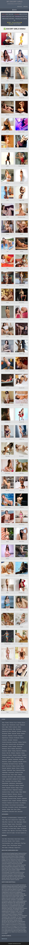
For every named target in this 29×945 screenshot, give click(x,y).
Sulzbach (13, 792)
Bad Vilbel (21, 763)
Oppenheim (18, 753)
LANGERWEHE (20, 899)
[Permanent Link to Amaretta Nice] (21, 158)
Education (10, 841)
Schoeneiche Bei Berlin (19, 872)
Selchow (22, 875)
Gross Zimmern (15, 802)
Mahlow (3, 866)
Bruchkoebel (4, 798)
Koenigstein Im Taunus (6, 800)
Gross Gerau (4, 807)
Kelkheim (20, 774)
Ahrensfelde (4, 853)
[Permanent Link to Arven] (7, 226)
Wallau (20, 792)
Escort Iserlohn (16, 929)
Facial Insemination (6, 843)
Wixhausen (15, 794)
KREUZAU (4, 899)
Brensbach (19, 731)
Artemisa (7, 405)
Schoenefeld (12, 872)
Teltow (10, 876)
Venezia (7, 626)
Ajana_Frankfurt (21, 661)
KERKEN (4, 898)
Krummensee (4, 865)
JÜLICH (10, 896)
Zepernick (13, 879)
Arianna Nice (21, 524)
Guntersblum (14, 742)
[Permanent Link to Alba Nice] (21, 465)
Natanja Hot (21, 97)
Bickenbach (18, 729)
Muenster (20, 794)
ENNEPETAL (22, 887)
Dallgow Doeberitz (5, 857)
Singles (18, 828)
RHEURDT (22, 909)
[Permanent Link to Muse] (7, 534)
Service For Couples (11, 832)
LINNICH (14, 901)
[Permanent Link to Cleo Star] (7, 39)
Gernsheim (10, 740)
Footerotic (18, 841)
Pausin (10, 869)
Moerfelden (19, 800)
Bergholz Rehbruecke (18, 853)
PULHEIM (4, 909)
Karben (15, 774)
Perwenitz (14, 869)
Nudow (12, 868)
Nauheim (9, 750)
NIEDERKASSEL (5, 907)
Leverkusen (14, 727)
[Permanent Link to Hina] (21, 261)
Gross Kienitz (18, 860)
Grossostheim (11, 807)
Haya (7, 609)
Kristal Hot (7, 370)
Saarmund (10, 870)
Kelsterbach (4, 776)
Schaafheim (24, 755)
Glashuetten (20, 796)
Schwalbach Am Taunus (7, 789)
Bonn (8, 724)
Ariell (21, 695)
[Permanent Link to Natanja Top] (21, 56)
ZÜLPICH (13, 923)
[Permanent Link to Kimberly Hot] (7, 414)
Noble (6, 819)
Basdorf (8, 853)
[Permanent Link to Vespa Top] (7, 346)
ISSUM (3, 896)
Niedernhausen (12, 783)
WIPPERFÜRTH (21, 921)
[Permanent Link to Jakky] (7, 312)
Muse (7, 541)
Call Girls (4, 832)
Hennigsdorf (9, 862)
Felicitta (7, 148)
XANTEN (9, 923)
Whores (24, 821)
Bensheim (10, 729)
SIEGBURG (14, 914)
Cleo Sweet (7, 473)
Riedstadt (15, 755)
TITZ (20, 915)
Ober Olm (8, 753)
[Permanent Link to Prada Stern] (21, 568)
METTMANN (16, 902)
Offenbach (13, 753)
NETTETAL (23, 904)
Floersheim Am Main (12, 798)
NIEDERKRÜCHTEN (13, 907)
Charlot (21, 234)
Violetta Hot (21, 439)
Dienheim (23, 733)
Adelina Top (21, 353)
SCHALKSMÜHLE (5, 912)
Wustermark (4, 879)
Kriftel (15, 776)
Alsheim (19, 727)
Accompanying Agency (12, 817)
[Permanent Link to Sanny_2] (7, 653)
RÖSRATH (13, 911)
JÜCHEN (7, 896)
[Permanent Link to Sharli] (7, 209)
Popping (9, 824)
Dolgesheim (10, 735)
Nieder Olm (18, 750)
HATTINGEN (4, 893)
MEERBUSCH (5, 902)
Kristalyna (21, 114)
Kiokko (7, 63)
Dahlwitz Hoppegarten (19, 856)
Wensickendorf (20, 878)
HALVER (14, 892)
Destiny (7, 183)
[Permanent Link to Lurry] (7, 73)
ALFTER (10, 885)
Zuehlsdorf (17, 879)
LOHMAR (18, 901)
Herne (12, 809)
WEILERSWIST (10, 920)
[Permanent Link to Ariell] (21, 687)
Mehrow (11, 866)
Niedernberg (24, 750)
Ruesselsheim (5, 796)
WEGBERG (4, 920)
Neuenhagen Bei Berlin (6, 868)
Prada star (21, 575)
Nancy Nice (21, 541)
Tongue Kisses (17, 847)
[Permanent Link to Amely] (7, 687)
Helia (7, 285)
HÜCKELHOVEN (8, 895)
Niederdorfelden (5, 783)
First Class (24, 830)
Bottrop (18, 809)
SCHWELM (4, 914)
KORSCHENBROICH (19, 898)
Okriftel (3, 787)
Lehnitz (13, 865)
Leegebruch (9, 865)
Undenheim (10, 759)
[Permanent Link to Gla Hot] (21, 397)
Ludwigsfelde (23, 865)
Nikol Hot (7, 456)
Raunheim (13, 787)
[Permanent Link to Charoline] (7, 568)
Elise (7, 592)
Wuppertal (4, 724)
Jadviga (21, 251)
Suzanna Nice (7, 643)
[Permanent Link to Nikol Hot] (7, 448)
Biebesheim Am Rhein (6, 731)
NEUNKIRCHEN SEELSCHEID (17, 905)
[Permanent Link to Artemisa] (7, 397)
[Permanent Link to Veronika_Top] (21, 585)
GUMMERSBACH (5, 892)
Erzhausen (11, 737)
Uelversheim (4, 759)
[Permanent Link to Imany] (7, 90)
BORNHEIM (9, 886)
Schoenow (15, 873)
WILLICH (16, 921)
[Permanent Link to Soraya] (21, 551)
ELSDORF (9, 887)
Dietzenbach (4, 735)
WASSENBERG (19, 918)
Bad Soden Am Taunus (13, 763)
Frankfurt (22, 737)
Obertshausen (12, 785)
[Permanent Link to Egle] (7, 261)
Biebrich (3, 766)
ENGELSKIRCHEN (16, 887)
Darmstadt (14, 733)
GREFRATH (23, 890)
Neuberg (14, 750)
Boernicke (19, 854)
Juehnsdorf (4, 863)
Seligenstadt (15, 789)
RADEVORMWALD (10, 909)
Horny (23, 819)
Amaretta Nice (21, 165)
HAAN (10, 892)
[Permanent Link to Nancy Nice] (21, 534)
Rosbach (21, 787)
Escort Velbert (11, 931)
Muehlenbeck (15, 866)
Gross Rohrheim (5, 805)
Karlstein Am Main (12, 744)
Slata (7, 712)
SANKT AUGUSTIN (20, 911)
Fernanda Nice (21, 370)
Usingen (17, 792)
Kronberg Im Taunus (21, 776)
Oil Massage (11, 847)
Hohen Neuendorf (19, 862)
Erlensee (18, 768)
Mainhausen (4, 748)
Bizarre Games (11, 838)
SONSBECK (19, 914)
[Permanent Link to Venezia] (7, 619)
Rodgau (17, 787)
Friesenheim (4, 740)
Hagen (6, 727)
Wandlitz (3, 878)
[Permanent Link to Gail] (7, 243)
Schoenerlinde (5, 873)
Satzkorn (14, 870)
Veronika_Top (21, 592)
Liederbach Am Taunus (17, 779)
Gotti (21, 643)
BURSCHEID (4, 887)
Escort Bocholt (13, 924)
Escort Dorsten (19, 926)
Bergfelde (12, 853)
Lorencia (21, 319)
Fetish (13, 841)
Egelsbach (9, 768)
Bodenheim (14, 731)
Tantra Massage (13, 845)
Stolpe (7, 876)
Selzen (12, 757)
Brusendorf (8, 856)
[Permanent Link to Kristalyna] (21, 107)
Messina (7, 114)
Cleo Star (7, 46)
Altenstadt (20, 761)
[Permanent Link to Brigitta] (21, 619)
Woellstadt (9, 802)
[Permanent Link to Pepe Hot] (7, 431)
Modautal (13, 748)
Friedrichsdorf (9, 770)
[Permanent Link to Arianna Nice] (21, 517)
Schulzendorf (4, 875)
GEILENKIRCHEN (5, 890)
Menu (15, 9)
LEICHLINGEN (5, 901)
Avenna (7, 387)
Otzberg (23, 753)
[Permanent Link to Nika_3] (21, 670)
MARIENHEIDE (23, 901)
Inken (7, 200)
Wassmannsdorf (13, 878)
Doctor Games (17, 838)
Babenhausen (5, 729)
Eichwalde (16, 857)
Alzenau (24, 761)
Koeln (16, 811)
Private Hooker (5, 826)
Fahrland (3, 859)
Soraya (21, 558)
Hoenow (14, 862)
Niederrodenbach (19, 783)
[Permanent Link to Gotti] (21, 636)
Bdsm (6, 838)
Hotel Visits (10, 821)
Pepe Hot (7, 439)
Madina (7, 558)
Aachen (17, 724)
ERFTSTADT (4, 889)
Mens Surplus (5, 847)
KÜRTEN (8, 899)
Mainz (3, 781)
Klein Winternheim (20, 744)
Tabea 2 (21, 609)
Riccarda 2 (21, 456)
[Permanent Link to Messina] (7, 107)
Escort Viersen (18, 931)
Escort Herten (4, 929)
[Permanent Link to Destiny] (7, 175)
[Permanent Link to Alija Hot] (7, 482)
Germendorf (18, 859)
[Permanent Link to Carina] (7, 329)
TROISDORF (4, 917)
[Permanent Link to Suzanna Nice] (7, 636)
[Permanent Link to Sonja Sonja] (21, 192)
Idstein (12, 774)
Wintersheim (4, 761)
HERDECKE (22, 893)
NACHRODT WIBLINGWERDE (14, 904)
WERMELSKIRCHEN (18, 920)
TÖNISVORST (24, 915)
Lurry (7, 80)
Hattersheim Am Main (20, 770)
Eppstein (13, 768)
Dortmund (11, 722)
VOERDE (24, 917)
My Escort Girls (14, 1)
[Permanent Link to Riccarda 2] (21, 448)
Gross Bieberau (22, 802)
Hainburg (20, 742)
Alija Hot (7, 490)
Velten (19, 876)
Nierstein (4, 753)
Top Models (4, 830)
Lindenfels (14, 746)
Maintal (23, 779)
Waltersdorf (22, 876)
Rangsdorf (23, 869)
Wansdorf (7, 878)
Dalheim (9, 733)
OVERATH (25, 908)
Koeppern (14, 800)
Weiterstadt (4, 794)
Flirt (25, 817)
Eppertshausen (5, 737)
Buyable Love (23, 832)
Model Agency (19, 821)
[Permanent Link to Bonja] (7, 124)
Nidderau (19, 781)
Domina (22, 838)
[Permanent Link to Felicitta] (7, 141)
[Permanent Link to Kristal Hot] (7, 363)
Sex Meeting (23, 828)
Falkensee (8, 859)
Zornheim (10, 761)
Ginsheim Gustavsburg (6, 742)
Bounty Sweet (21, 131)
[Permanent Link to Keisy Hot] (21, 278)
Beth (22, 336)
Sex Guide (18, 832)
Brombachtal (4, 733)
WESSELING (4, 921)
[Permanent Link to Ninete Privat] (7, 499)
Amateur (13, 824)
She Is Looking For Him (13, 819)
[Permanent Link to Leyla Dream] (21, 295)
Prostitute (11, 826)
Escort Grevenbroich (22, 927)
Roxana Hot (21, 422)
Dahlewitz (13, 856)
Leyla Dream (21, 302)
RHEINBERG (17, 909)
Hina (21, 268)
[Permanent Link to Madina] (7, 551)
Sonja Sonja (21, 200)
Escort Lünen (13, 930)
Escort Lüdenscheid (6, 930)
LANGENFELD (13, 899)
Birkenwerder (4, 854)
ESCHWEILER (20, 889)
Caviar (12, 843)
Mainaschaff (19, 746)
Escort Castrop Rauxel (20, 924)
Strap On (19, 845)
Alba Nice (21, 473)
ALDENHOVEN (5, 885)
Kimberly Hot (7, 422)
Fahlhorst (23, 857)
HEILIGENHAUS (10, 893)
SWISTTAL (16, 915)
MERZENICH (10, 902)
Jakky (7, 319)
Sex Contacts (5, 828)
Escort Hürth (10, 929)
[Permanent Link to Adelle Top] (21, 482)
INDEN (25, 895)
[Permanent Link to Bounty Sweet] (21, 124)
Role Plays (23, 843)
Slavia (8, 845)
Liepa (7, 165)
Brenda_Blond (7, 678)
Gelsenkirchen (13, 724)
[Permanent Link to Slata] (7, 704)
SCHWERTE (9, 914)
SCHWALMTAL (19, 912)
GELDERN (12, 890)
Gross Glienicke (11, 860)
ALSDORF (17, 885)
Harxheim (24, 742)
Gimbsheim (15, 740)
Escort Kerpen (22, 929)
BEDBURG (4, 886)
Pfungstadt (8, 787)
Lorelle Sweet (21, 148)
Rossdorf (16, 807)
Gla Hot (21, 405)
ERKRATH (15, 889)
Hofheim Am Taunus (6, 774)
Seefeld (18, 875)
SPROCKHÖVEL (5, 915)
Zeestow (8, 879)
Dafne (7, 302)
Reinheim (10, 755)
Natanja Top (21, 63)
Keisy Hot (21, 285)
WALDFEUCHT (12, 918)
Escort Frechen (7, 927)
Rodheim (19, 755)
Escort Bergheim (18, 923)
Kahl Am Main (5, 744)
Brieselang (4, 856)
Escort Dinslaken (5, 926)
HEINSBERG (17, 893)
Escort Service (19, 830)
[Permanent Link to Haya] (7, 602)
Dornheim (18, 766)
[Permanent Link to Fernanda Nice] (21, 363)
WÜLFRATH (4, 923)
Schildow (18, 870)
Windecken (9, 794)
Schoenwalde (20, 873)
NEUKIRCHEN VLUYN (6, 905)
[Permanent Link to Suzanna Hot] (21, 380)
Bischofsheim (9, 766)
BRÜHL (25, 886)
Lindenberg (18, 865)
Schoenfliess (10, 873)
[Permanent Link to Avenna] (7, 380)
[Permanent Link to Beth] (21, 329)
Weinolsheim (15, 759)
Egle (7, 268)
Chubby (20, 819)
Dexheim (18, 733)
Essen (15, 722)
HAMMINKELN (19, 892)
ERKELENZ (9, 889)
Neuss (15, 809)
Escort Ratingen (5, 931)
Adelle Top (21, 490)
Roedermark (24, 800)
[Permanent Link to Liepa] (7, 158)
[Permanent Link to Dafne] (7, 295)
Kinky (9, 830)
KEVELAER (8, 898)
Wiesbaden (21, 759)
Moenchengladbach (23, 807)
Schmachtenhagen (5, 872)
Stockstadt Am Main (19, 757)
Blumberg (15, 854)
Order (15, 821)
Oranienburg (22, 868)
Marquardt (7, 866)
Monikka (21, 46)
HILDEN (3, 895)
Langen (3, 779)
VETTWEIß (19, 917)
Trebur (25, 757)
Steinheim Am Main (6, 792)
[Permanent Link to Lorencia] (21, 312)
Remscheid (11, 811)
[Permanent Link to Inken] (7, 192)
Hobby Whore (5, 821)
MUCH (6, 904)
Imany (7, 97)
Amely (7, 695)
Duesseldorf (20, 811)
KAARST (14, 896)
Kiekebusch (9, 863)
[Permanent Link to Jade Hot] (21, 499)
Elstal (19, 857)
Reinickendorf (4, 870)
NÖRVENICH (4, 908)
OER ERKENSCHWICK (17, 908)
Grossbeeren (23, 860)
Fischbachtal (16, 737)
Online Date (4, 824)
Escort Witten (4, 933)
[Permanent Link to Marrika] (21, 73)
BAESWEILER (23, 885)
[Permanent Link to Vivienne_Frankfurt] (21, 704)
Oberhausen (22, 724)
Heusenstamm (11, 772)
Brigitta (21, 626)
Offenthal (22, 785)
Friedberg (4, 770)
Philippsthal (18, 869)
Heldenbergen (5, 772)
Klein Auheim (10, 776)
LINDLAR (10, 901)
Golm (7, 860)
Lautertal (10, 746)
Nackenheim (4, 750)
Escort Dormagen (12, 926)
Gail (7, 251)
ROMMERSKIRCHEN (6, 911)
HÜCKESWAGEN (16, 895)
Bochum (23, 722)
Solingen (8, 809)
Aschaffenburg (5, 763)
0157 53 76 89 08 (16, 23)
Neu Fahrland (21, 866)
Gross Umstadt (12, 805)
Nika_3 (21, 678)
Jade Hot (21, 507)
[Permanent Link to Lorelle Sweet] (21, 141)
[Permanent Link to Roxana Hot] (21, 414)
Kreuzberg (20, 863)
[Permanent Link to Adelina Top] (21, 346)
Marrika (21, 80)
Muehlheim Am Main (13, 796)
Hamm (3, 727)
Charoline (7, 575)
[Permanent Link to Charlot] (21, 226)
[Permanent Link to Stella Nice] (7, 517)
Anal (3, 838)
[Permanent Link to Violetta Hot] (21, 431)
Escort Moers (23, 930)
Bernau (25, 853)
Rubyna (21, 183)
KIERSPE (13, 898)
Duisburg (19, 722)
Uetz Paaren (14, 876)
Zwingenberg (15, 761)
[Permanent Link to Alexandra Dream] (21, 209)
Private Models (19, 824)
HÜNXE (21, 895)
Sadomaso (4, 845)
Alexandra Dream (21, 217)
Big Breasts (4, 817)
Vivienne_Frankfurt (22, 712)
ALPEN (13, 885)
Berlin (3, 722)
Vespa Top (7, 353)
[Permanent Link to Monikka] (21, 39)
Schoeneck (4, 802)
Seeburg (15, 875)
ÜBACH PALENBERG (11, 917)
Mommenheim (19, 748)
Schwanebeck (10, 875)
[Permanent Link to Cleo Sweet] (7, 465)
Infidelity (20, 826)
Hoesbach (19, 798)
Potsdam (7, 722)
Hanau (14, 770)
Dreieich (22, 766)
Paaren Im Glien (5, 869)
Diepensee (11, 857)
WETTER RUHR (11, 921)
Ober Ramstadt (5, 785)
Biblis (14, 729)
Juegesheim (24, 798)
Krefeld (10, 727)
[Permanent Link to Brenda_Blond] (7, 670)
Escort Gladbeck (14, 927)
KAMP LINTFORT (20, 896)
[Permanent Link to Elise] (7, 585)
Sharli (7, 217)
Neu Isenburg (14, 781)
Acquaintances (21, 817)
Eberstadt (4, 768)
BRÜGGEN (21, 886)
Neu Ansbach (8, 781)
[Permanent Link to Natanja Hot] (21, 90)
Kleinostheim (4, 746)
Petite (3, 819)
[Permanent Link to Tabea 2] (21, 602)
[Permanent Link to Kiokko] (7, 56)
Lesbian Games (17, 843)
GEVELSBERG (17, 890)
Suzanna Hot (21, 387)
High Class (13, 830)
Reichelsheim (5, 755)
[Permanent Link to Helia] (7, 278)
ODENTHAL (9, 908)
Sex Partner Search (12, 828)
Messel (9, 748)
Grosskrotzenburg (20, 805)
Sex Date (24, 826)
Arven (7, 234)
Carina (7, 336)
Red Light (15, 826)
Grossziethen (4, 862)
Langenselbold (9, 779)
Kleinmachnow (15, 863)
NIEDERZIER (20, 907)
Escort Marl (18, 930)
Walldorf (24, 792)
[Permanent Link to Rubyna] (21, 175)
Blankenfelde (10, 854)
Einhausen (20, 735)
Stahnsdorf (4, 876)
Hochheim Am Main (19, 772)
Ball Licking (4, 841)
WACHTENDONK (5, 918)
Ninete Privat (7, 507)
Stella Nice (7, 524)
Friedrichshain (13, 859)
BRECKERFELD (15, 886)
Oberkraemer (17, 868)
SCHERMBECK (13, 912)
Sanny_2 (7, 661)
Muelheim (4, 809)
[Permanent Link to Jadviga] (21, 243)
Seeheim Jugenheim (6, 757)
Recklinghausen (5, 811)
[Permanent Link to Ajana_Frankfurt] (21, 653)
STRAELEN (11, 915)
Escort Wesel (23, 931)
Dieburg (13, 766)
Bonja (7, 131)
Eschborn (22, 768)
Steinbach (20, 789)
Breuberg (24, 731)
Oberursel (17, 785)
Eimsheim (15, 735)
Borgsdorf (23, 854)
